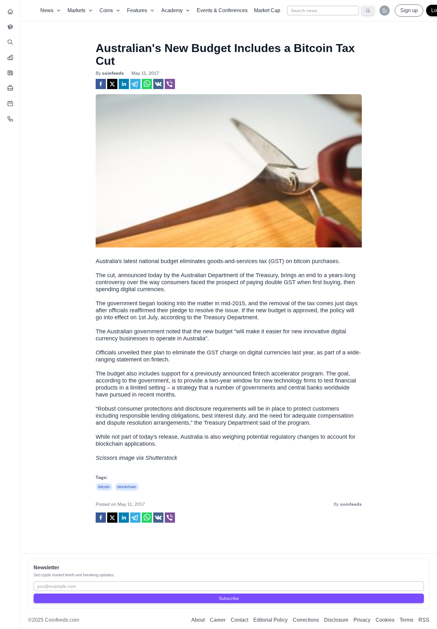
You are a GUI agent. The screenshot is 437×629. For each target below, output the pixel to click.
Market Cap (267, 10)
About (198, 620)
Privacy (362, 620)
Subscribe (229, 598)
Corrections (306, 620)
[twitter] (112, 84)
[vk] (158, 84)
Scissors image (115, 458)
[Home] (10, 11)
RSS (423, 620)
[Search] (10, 42)
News (46, 10)
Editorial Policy (270, 620)
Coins (106, 10)
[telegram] (135, 84)
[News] (10, 72)
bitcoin (104, 487)
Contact (239, 620)
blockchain (126, 487)
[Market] (10, 57)
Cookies (385, 620)
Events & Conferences (222, 10)
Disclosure (336, 620)
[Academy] (10, 26)
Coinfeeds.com (62, 620)
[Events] (10, 103)
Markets (76, 10)
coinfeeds (113, 73)
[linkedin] (124, 84)
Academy (172, 10)
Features (137, 10)
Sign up (409, 10)
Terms (406, 620)
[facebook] (101, 84)
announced (132, 275)
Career (218, 620)
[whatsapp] (147, 84)
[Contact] (10, 118)
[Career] (10, 88)
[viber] (170, 84)
